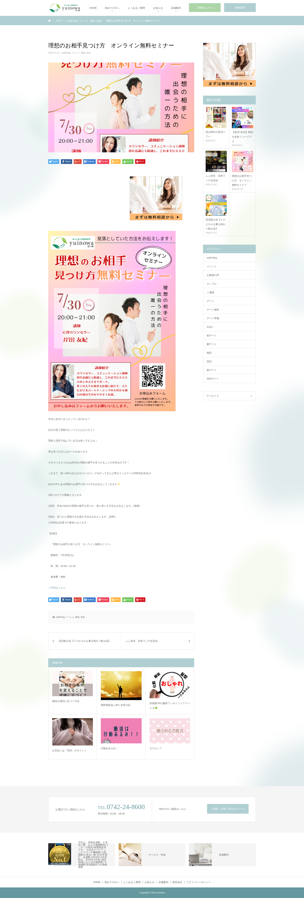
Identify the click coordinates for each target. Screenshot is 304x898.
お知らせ (158, 8)
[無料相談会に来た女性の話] (121, 685)
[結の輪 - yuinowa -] (64, 8)
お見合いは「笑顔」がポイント (69, 750)
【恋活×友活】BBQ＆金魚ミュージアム (242, 136)
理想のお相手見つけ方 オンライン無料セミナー (242, 180)
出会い (210, 326)
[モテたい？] (170, 730)
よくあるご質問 (136, 8)
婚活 (83, 53)
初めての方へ (112, 8)
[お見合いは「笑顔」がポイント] (72, 731)
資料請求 (240, 7)
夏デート (212, 344)
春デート (212, 370)
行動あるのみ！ (109, 748)
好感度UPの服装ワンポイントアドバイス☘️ (170, 705)
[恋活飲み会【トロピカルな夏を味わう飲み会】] (216, 205)
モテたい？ (156, 748)
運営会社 (177, 882)
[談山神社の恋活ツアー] (216, 117)
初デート (212, 335)
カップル (212, 283)
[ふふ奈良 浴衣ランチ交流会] (216, 161)
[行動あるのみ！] (121, 730)
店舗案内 (176, 8)
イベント (76, 53)
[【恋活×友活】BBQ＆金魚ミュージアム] (242, 117)
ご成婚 (210, 292)
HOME (93, 8)
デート (210, 301)
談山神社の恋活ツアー (215, 134)
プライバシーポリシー (198, 882)
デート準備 (213, 318)
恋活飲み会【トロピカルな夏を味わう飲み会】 (215, 224)
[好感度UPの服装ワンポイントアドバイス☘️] (170, 684)
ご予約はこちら (56, 587)
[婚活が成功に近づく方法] (72, 683)
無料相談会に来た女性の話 (115, 705)
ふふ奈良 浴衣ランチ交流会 (215, 178)
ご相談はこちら (204, 7)
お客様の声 (213, 275)
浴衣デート (213, 378)
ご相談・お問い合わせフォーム (228, 808)
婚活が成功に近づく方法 (65, 701)
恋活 (88, 53)
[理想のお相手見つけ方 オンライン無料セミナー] (242, 161)
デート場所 (213, 309)
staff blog (66, 53)
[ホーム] (49, 20)
